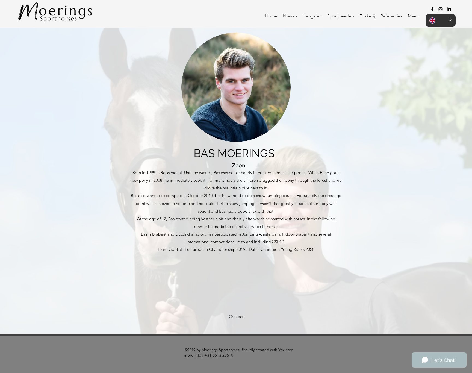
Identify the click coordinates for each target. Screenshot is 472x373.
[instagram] (440, 9)
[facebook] (432, 9)
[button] (312, 16)
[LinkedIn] (449, 9)
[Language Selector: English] (441, 20)
